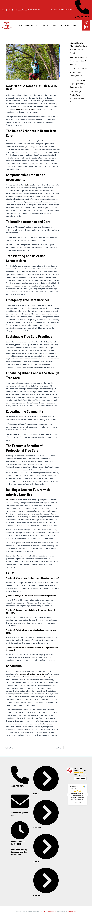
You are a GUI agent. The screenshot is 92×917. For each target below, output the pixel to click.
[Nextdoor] (12, 9)
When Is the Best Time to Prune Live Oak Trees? (78, 49)
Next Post (58, 748)
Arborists (9, 500)
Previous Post (8, 748)
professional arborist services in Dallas (31, 674)
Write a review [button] (80, 778)
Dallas (27, 185)
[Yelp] (9, 9)
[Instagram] (3, 9)
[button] (36, 25)
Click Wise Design (72, 911)
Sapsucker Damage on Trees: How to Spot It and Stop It (78, 60)
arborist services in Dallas (25, 109)
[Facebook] (6, 9)
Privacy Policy (52, 911)
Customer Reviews (28, 10)
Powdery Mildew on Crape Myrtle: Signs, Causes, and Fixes (77, 83)
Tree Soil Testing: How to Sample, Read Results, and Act (78, 72)
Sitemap (44, 911)
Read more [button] (77, 802)
